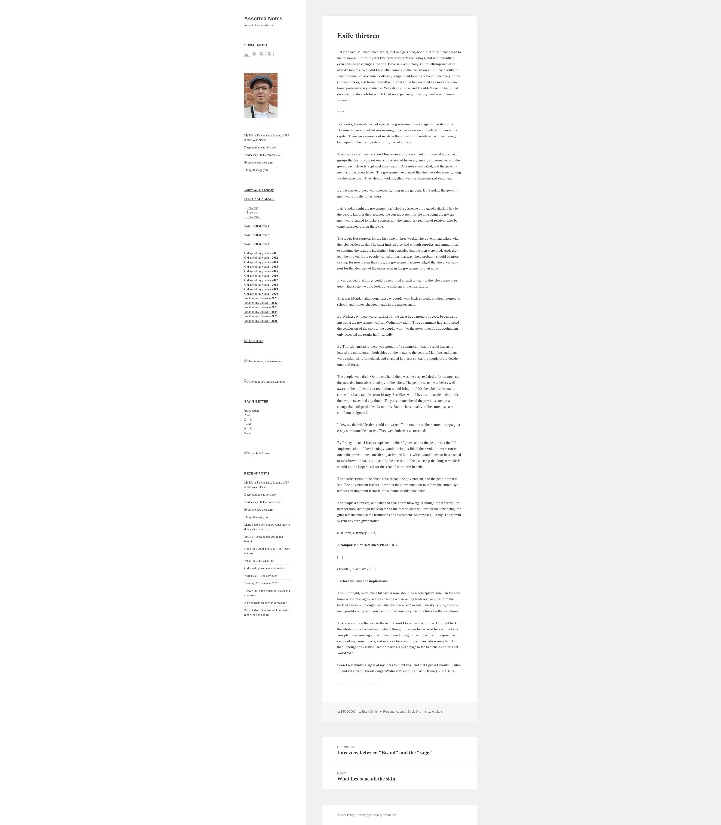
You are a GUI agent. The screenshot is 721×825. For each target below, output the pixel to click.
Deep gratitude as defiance (260, 147)
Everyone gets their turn (258, 162)
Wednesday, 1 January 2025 (261, 575)
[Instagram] (271, 54)
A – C (247, 415)
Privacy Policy (345, 815)
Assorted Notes (263, 18)
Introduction (251, 410)
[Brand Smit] (261, 95)
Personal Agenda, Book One (402, 711)
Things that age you (256, 170)
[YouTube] (263, 54)
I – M (247, 424)
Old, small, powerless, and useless (264, 568)
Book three (253, 217)
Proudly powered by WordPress (377, 815)
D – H (248, 419)
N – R (248, 428)
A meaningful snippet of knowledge (265, 602)
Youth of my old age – (261, 298)
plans (439, 711)
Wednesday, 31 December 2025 (263, 155)
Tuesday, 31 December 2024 (261, 583)
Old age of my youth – (261, 253)
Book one (252, 208)
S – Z (247, 433)
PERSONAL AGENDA (259, 199)
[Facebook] (255, 54)
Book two (252, 212)
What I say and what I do (259, 560)
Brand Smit (369, 711)
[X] (247, 54)
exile (431, 711)
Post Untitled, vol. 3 (256, 244)
